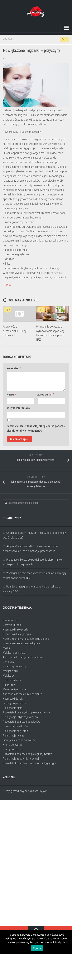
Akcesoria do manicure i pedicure (22, 694)
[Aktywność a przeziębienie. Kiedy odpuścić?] (19, 314)
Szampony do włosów (15, 726)
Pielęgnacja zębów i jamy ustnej (21, 758)
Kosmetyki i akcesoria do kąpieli (21, 643)
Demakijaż (8, 662)
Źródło (7, 285)
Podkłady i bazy (12, 680)
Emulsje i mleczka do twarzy (19, 740)
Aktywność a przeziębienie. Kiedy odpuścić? (14, 331)
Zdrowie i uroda (12, 625)
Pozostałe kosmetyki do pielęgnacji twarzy (27, 754)
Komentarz (14, 368)
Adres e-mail (45, 394)
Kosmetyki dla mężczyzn (17, 634)
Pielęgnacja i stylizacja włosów (20, 717)
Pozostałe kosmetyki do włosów (21, 721)
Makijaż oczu (10, 671)
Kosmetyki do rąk (13, 698)
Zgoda (37, 948)
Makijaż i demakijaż (14, 652)
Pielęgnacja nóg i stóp (15, 731)
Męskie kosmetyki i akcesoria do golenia (26, 638)
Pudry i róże (9, 685)
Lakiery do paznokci (14, 703)
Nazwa (11, 394)
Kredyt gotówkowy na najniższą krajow (25, 791)
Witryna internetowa (18, 408)
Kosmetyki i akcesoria (15, 629)
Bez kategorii (10, 620)
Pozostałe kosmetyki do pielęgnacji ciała (26, 712)
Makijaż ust (9, 675)
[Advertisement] (36, 863)
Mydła (6, 648)
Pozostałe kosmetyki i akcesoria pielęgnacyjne (30, 763)
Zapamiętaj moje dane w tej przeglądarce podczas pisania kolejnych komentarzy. (36, 428)
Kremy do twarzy (12, 744)
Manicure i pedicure (14, 689)
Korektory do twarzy (14, 666)
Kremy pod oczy (12, 749)
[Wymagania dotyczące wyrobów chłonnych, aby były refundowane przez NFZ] (52, 314)
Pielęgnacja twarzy (13, 735)
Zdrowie (8, 39)
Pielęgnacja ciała (12, 708)
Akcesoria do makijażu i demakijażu (23, 657)
